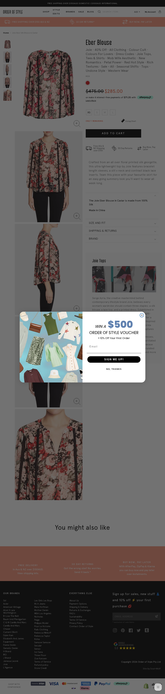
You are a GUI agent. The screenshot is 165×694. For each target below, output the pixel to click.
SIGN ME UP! (114, 359)
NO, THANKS (114, 369)
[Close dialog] (142, 315)
